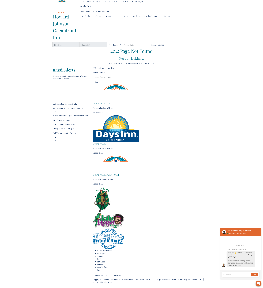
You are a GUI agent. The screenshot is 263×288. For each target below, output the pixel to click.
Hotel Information (104, 250)
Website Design (178, 279)
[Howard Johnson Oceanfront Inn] (62, 5)
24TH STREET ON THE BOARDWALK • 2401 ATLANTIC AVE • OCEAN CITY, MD (112, 1)
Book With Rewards (114, 275)
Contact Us (165, 16)
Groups (108, 16)
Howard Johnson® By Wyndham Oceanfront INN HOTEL (131, 279)
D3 (188, 279)
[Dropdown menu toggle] (81, 20)
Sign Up (98, 82)
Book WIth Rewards (101, 11)
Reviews (136, 16)
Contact (100, 270)
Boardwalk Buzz (150, 16)
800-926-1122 (70, 124)
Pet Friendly (98, 112)
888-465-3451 (69, 128)
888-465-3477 (70, 133)
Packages (97, 16)
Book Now (85, 11)
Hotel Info (85, 16)
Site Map (107, 282)
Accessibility (98, 282)
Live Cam (126, 16)
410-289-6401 (85, 6)
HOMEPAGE (149, 63)
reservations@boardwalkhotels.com (73, 115)
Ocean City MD (197, 279)
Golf (116, 16)
